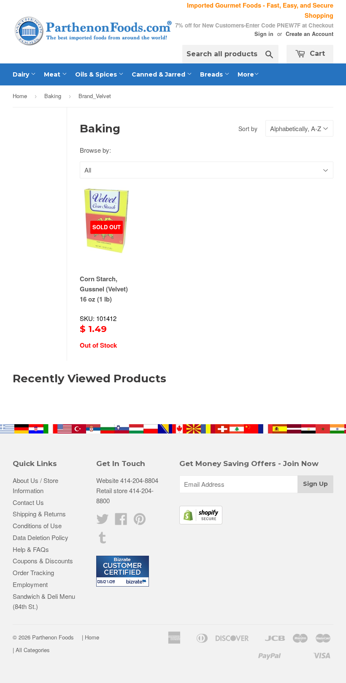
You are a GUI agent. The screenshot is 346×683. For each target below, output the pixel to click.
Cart (316, 53)
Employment (30, 584)
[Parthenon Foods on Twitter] (102, 521)
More (246, 74)
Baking (52, 96)
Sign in (263, 34)
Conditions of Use (37, 525)
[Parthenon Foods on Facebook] (121, 521)
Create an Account (309, 34)
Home (20, 96)
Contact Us (28, 502)
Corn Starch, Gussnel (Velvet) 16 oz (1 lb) (104, 289)
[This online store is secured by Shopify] (200, 521)
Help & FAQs (31, 549)
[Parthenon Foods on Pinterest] (139, 521)
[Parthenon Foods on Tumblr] (102, 539)
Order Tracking (33, 572)
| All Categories (31, 650)
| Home (90, 637)
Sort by (247, 128)
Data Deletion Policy (40, 537)
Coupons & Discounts (43, 560)
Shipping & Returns (39, 513)
